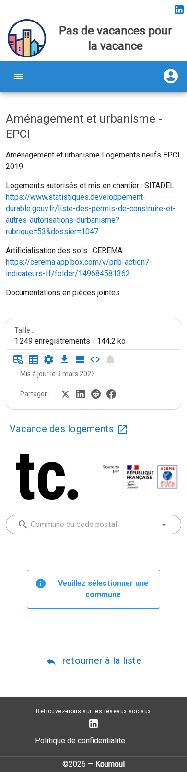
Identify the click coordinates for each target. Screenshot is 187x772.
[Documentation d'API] (49, 359)
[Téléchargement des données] (64, 359)
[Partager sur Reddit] (96, 393)
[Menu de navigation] (18, 76)
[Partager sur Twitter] (65, 393)
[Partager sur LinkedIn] (80, 393)
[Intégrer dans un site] (95, 359)
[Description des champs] (79, 359)
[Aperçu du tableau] (18, 359)
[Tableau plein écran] (33, 359)
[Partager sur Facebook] (111, 393)
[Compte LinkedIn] (179, 9)
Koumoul (110, 764)
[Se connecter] (170, 76)
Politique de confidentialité (80, 740)
